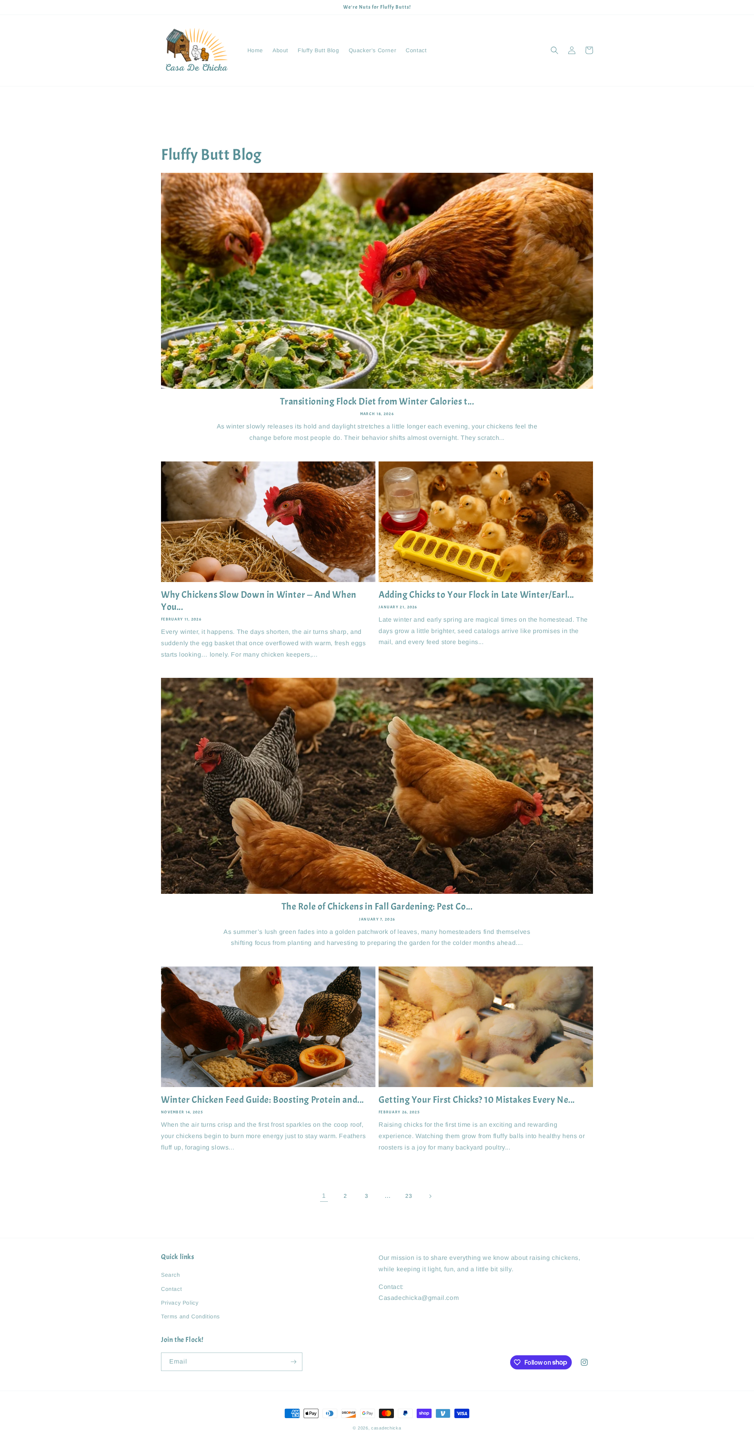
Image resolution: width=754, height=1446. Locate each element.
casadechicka (386, 1428)
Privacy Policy (179, 1303)
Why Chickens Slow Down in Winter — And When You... (259, 601)
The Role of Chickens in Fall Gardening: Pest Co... (377, 906)
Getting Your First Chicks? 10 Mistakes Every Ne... (477, 1100)
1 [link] (324, 1195)
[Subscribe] (293, 1362)
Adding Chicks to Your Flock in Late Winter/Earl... (476, 594)
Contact (171, 1289)
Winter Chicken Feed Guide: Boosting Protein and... (262, 1100)
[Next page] (430, 1196)
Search (170, 1275)
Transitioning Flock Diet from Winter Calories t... (377, 401)
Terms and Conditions (190, 1316)
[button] (554, 50)
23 (408, 1196)
